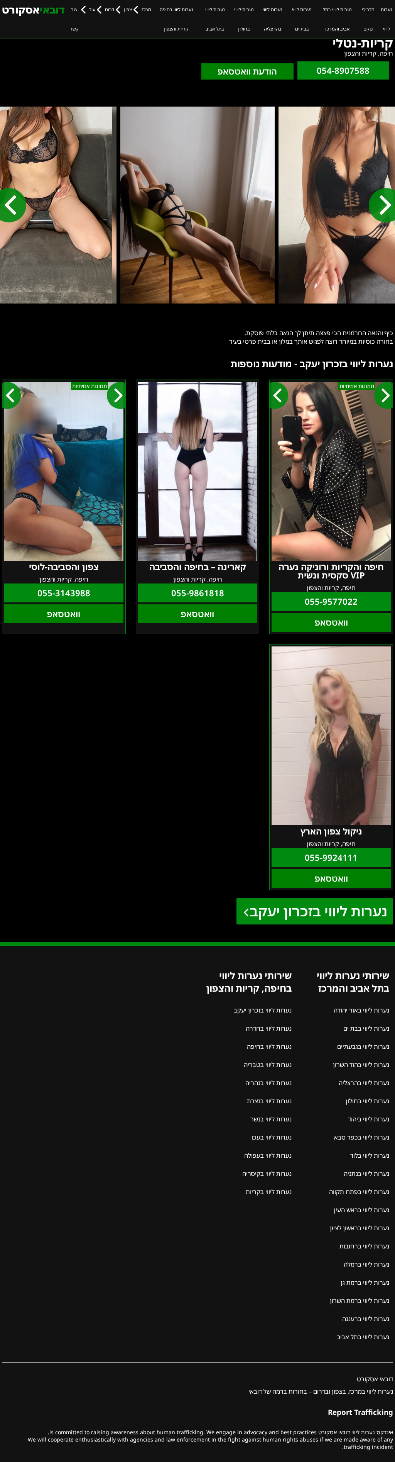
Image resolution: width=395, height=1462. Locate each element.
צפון (128, 9)
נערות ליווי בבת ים (302, 19)
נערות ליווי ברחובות (364, 1246)
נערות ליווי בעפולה (268, 1155)
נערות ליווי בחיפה (269, 1046)
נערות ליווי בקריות (269, 1191)
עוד (92, 9)
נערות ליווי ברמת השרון (359, 1300)
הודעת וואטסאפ (247, 71)
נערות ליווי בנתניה (366, 1173)
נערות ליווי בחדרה (269, 1028)
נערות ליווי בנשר (271, 1119)
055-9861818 (197, 593)
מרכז (146, 9)
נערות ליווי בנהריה (268, 1083)
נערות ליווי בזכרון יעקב (318, 911)
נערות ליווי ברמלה (366, 1264)
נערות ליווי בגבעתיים (363, 1046)
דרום (109, 9)
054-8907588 (343, 70)
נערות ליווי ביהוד (368, 1119)
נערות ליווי (386, 19)
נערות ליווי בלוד (369, 1155)
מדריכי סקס (368, 19)
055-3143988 (63, 593)
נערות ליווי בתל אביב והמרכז (337, 19)
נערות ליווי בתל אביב (215, 19)
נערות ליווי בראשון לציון (359, 1228)
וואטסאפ (331, 622)
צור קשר (74, 19)
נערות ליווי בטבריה (268, 1064)
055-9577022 (331, 601)
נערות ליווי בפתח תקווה (359, 1191)
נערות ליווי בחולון (244, 19)
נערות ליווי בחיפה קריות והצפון (176, 19)
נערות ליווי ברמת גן (365, 1282)
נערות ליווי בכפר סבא (361, 1137)
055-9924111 (331, 857)
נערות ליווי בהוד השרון (361, 1064)
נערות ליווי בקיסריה (267, 1173)
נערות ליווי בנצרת (269, 1101)
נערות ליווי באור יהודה (361, 1010)
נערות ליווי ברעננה (365, 1318)
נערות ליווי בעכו (272, 1137)
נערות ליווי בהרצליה (272, 19)
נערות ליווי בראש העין (361, 1210)
